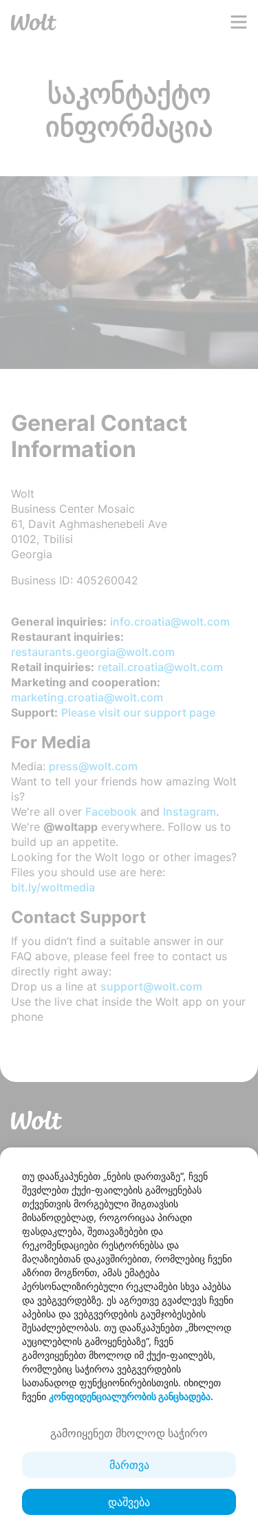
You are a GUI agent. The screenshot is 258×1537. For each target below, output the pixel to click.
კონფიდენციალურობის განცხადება (130, 1396)
